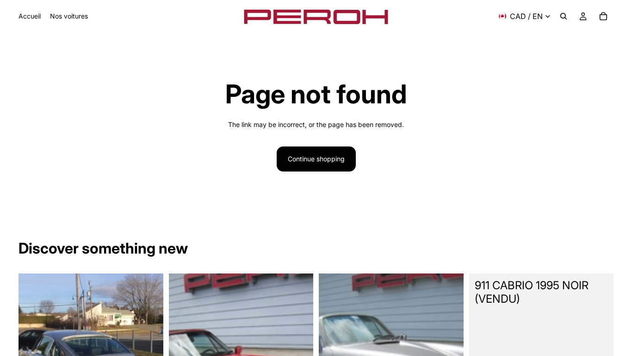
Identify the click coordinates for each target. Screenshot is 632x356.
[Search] (563, 16)
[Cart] (603, 16)
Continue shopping (316, 159)
